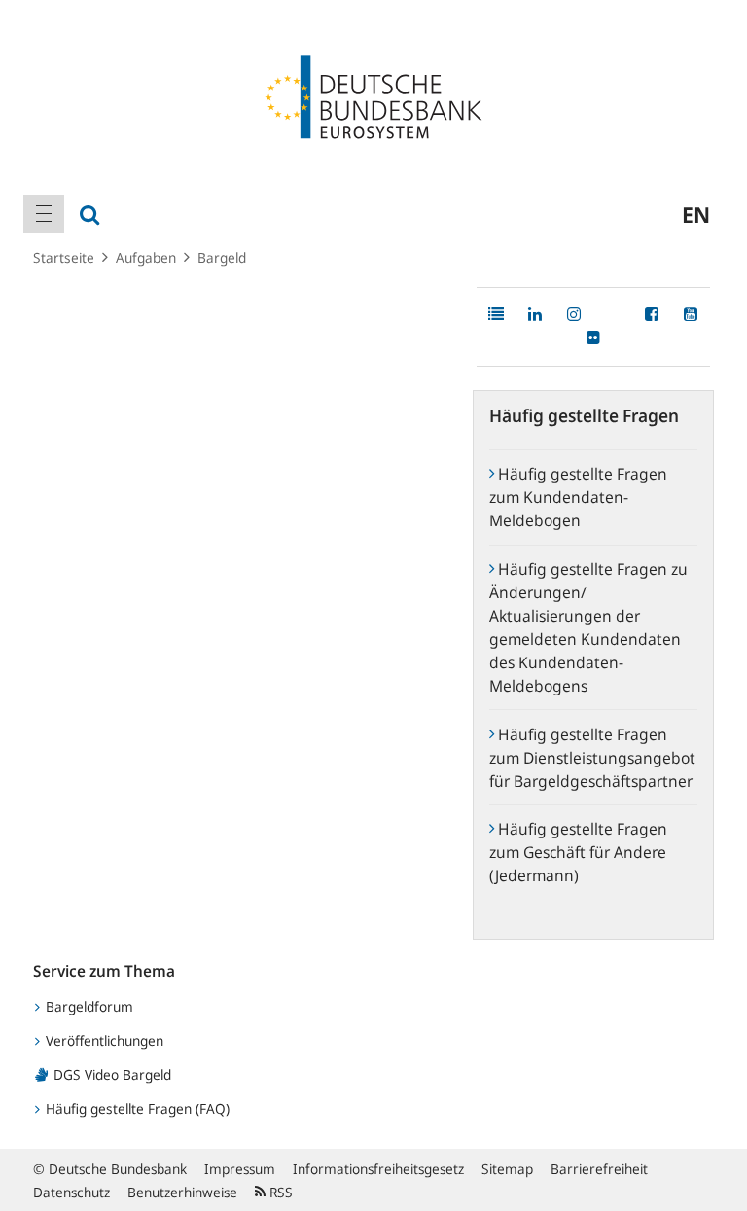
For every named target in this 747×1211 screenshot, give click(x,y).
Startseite (63, 257)
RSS (279, 1192)
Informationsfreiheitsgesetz (378, 1168)
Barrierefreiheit (599, 1168)
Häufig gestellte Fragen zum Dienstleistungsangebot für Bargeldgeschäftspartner (592, 758)
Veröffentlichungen (102, 1040)
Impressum (239, 1168)
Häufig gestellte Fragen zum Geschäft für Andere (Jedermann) (578, 852)
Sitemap (507, 1168)
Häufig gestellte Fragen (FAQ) (136, 1108)
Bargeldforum (87, 1006)
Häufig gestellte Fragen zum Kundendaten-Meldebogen (578, 497)
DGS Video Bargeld (110, 1074)
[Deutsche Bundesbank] (373, 95)
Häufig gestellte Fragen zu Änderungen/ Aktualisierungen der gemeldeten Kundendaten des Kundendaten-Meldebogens (588, 627)
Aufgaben (146, 257)
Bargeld (221, 257)
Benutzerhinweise (182, 1192)
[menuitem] (43, 214)
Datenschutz (71, 1192)
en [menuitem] (696, 214)
